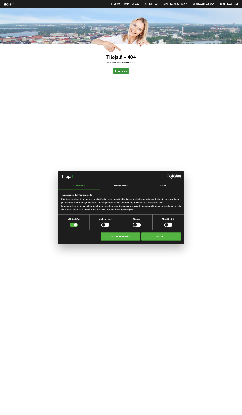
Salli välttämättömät (120, 236)
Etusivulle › (121, 71)
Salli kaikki (161, 236)
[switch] (105, 225)
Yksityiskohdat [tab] (121, 186)
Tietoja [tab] (163, 186)
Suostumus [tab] (79, 186)
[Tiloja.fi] (8, 3)
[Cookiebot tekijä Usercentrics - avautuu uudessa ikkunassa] (168, 176)
